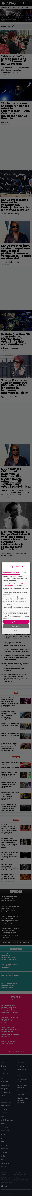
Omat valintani (16, 626)
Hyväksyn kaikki (16, 622)
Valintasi (25, 573)
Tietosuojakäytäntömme (16, 630)
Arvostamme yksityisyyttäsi (10, 572)
